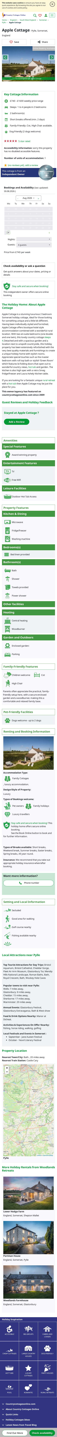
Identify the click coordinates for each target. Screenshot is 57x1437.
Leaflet (39, 1155)
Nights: (11, 239)
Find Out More (15, 1433)
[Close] (52, 4)
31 (8, 232)
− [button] (7, 1071)
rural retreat (49, 380)
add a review (31, 165)
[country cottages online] (14, 14)
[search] (35, 15)
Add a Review (17, 421)
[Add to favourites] (39, 16)
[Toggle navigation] (52, 15)
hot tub (32, 367)
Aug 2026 (27, 198)
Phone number (31, 882)
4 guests (22, 244)
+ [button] (7, 1068)
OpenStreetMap (48, 1155)
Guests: (11, 244)
